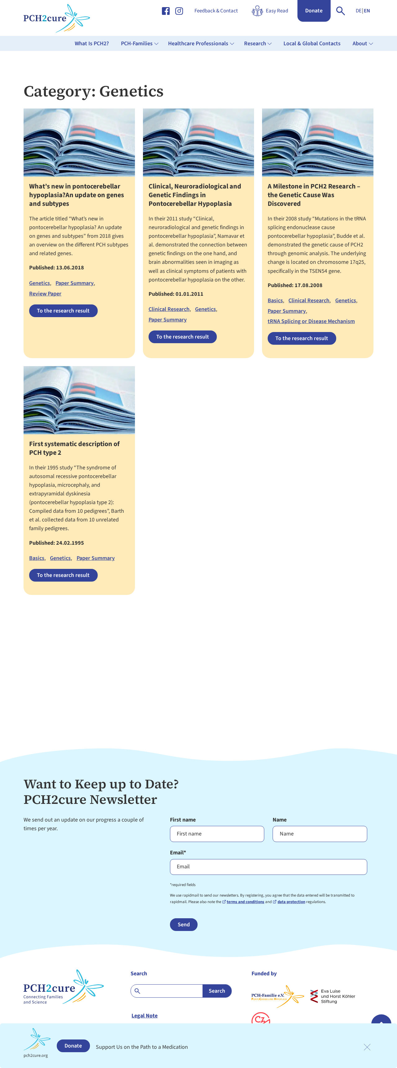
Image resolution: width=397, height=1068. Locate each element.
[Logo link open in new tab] (333, 996)
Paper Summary (75, 283)
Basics (275, 300)
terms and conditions (245, 902)
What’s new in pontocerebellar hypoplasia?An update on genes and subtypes (76, 195)
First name (183, 820)
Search (139, 973)
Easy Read (277, 11)
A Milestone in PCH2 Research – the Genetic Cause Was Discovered (314, 195)
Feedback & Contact (216, 11)
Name (280, 820)
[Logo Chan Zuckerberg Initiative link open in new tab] (261, 1021)
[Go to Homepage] (63, 18)
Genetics (39, 283)
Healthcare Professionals (198, 43)
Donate (314, 11)
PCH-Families (137, 43)
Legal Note (145, 1016)
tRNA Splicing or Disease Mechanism (311, 321)
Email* (178, 853)
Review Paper (45, 294)
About (360, 43)
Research (255, 43)
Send (184, 924)
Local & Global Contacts (312, 43)
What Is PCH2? (92, 43)
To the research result (63, 311)
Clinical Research (169, 309)
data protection (291, 902)
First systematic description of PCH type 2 (74, 448)
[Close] (367, 1047)
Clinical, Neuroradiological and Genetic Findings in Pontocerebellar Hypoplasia (195, 195)
